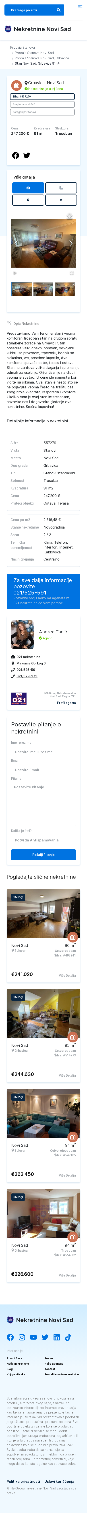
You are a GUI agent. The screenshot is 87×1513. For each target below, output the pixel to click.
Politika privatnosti (23, 1481)
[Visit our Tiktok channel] (70, 1338)
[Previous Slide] (16, 243)
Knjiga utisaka (16, 1374)
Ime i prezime (21, 742)
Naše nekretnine (18, 1363)
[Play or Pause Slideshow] (15, 273)
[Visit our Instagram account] (24, 1338)
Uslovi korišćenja (59, 1481)
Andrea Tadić (53, 631)
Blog (10, 1369)
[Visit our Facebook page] (12, 1338)
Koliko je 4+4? (21, 831)
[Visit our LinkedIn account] (59, 1338)
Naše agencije (53, 1363)
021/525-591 (29, 593)
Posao (48, 1358)
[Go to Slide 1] (21, 289)
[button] (43, 243)
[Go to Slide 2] (43, 289)
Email (15, 760)
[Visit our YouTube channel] (35, 1338)
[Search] (58, 10)
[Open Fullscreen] (72, 273)
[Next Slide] (71, 243)
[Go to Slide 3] (65, 289)
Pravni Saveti (15, 1358)
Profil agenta (66, 703)
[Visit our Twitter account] (47, 1338)
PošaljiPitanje (43, 855)
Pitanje (16, 778)
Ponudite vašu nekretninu (61, 1374)
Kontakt (49, 1369)
